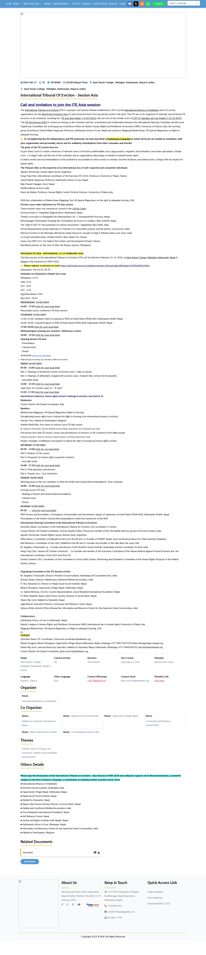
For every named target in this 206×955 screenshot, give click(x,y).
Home (9, 4)
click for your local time (47, 306)
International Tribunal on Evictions (42, 110)
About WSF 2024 (31, 4)
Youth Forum (100, 4)
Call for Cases (79, 209)
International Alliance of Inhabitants (141, 110)
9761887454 (115, 906)
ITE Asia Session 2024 (36, 122)
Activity (76, 4)
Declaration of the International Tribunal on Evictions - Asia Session (70, 776)
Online (24, 262)
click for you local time (47, 449)
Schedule (86, 4)
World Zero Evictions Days (55, 114)
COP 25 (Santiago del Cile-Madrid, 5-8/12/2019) (157, 118)
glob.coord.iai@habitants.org (135, 681)
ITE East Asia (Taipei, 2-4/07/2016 (78, 118)
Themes (47, 4)
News (16, 4)
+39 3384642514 (96, 681)
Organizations (60, 4)
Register (113, 4)
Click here (159, 681)
